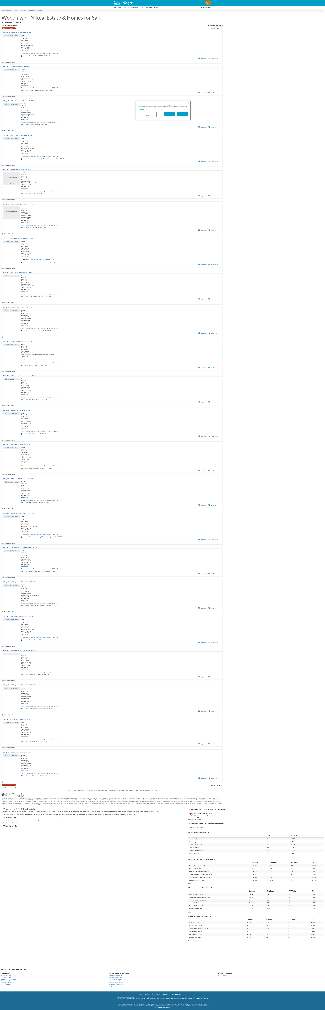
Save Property (214, 58)
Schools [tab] (192, 827)
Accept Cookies (182, 114)
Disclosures (165, 994)
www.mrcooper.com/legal (132, 1005)
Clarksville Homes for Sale (116, 982)
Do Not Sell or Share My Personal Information (147, 114)
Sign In (208, 3)
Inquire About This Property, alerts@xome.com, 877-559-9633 (42, 53)
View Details (24, 50)
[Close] (188, 103)
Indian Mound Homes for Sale (117, 979)
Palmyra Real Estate (6, 975)
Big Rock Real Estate (6, 984)
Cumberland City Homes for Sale (118, 981)
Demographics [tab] (200, 827)
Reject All (169, 114)
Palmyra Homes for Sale (115, 977)
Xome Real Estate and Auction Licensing (126, 997)
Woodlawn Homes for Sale (116, 975)
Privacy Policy (148, 994)
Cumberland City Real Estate (8, 979)
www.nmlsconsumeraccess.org (195, 1004)
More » (190, 883)
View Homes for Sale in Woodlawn (12, 823)
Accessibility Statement (176, 994)
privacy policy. (141, 109)
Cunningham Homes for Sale (116, 984)
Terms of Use (157, 994)
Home (140, 994)
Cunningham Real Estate (7, 982)
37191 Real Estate (223, 975)
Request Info (204, 58)
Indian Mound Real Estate (7, 977)
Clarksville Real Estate (6, 981)
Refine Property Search (8, 28)
